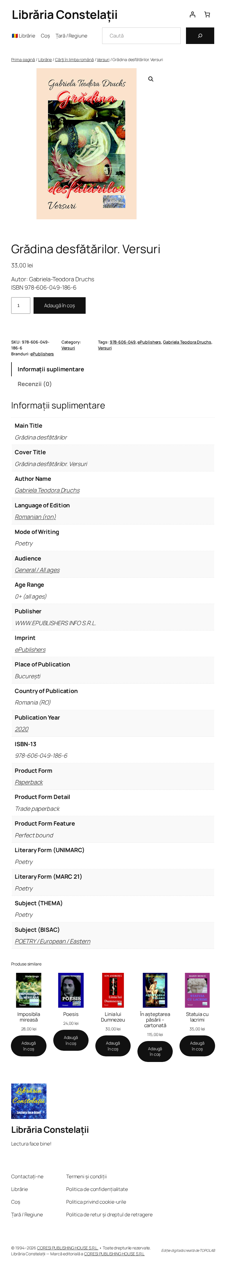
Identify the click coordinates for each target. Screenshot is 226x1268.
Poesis (70, 1014)
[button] (151, 79)
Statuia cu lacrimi (197, 1016)
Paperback (29, 782)
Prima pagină (23, 59)
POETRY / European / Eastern (52, 941)
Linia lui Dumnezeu (113, 1016)
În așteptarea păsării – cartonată (155, 1019)
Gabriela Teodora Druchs (187, 342)
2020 (21, 729)
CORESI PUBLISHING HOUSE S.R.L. (67, 1248)
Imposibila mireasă (28, 1016)
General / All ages (37, 570)
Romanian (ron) (35, 517)
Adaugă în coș (59, 305)
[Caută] (200, 35)
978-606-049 (123, 342)
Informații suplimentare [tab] (51, 369)
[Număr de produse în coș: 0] (207, 14)
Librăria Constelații (64, 14)
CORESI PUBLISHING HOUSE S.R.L (114, 1253)
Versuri (103, 59)
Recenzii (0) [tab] (35, 384)
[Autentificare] (192, 14)
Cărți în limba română (74, 59)
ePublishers (149, 342)
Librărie (45, 59)
